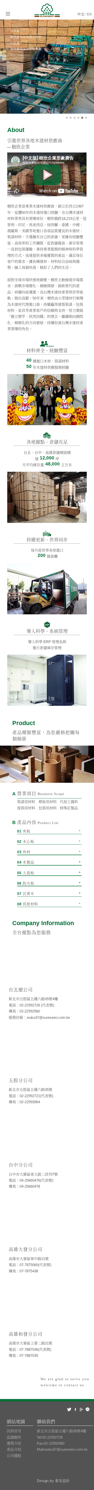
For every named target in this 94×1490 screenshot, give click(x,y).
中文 (81, 14)
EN (89, 14)
